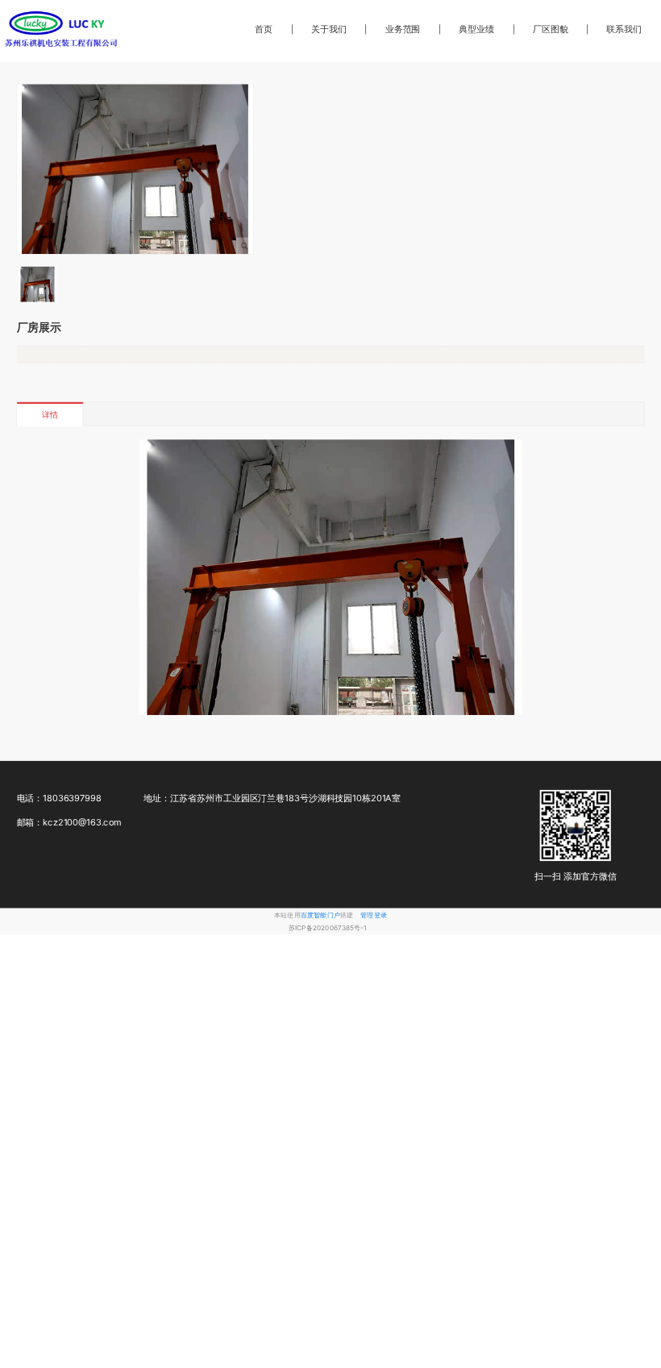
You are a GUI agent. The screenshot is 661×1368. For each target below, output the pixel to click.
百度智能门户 (320, 914)
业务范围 (403, 29)
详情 (49, 414)
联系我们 (624, 29)
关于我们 (329, 29)
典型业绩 (476, 29)
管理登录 (373, 914)
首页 (263, 29)
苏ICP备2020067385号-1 (328, 928)
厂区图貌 (550, 29)
